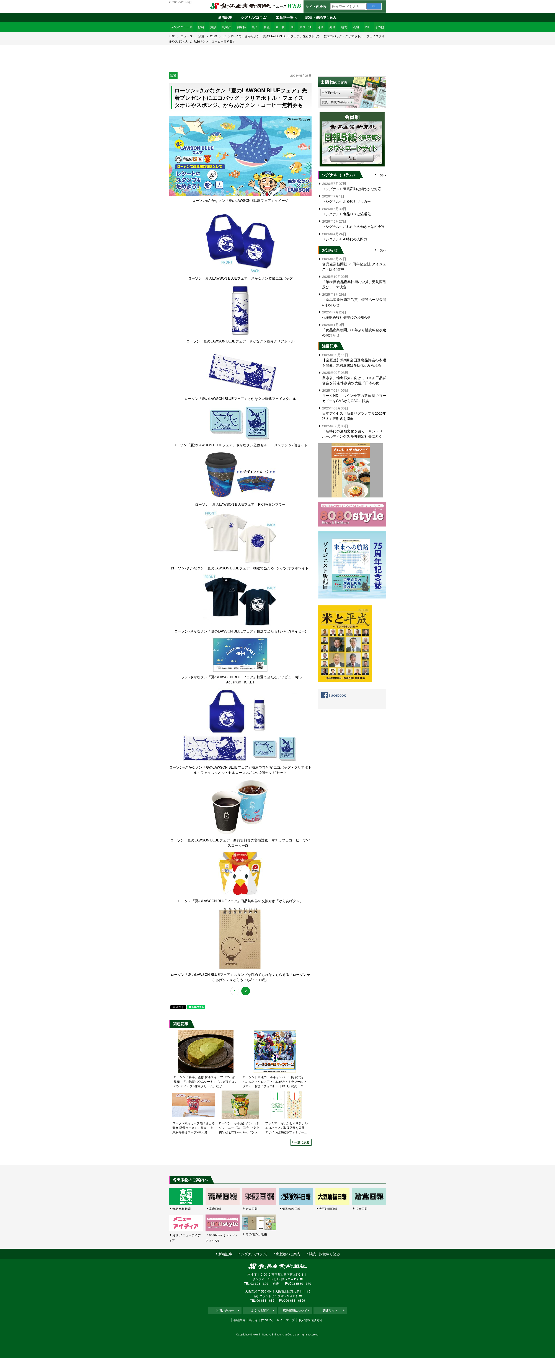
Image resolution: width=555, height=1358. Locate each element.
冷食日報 (362, 1208)
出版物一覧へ (286, 17)
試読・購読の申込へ (335, 102)
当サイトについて (261, 1320)
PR (367, 27)
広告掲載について (295, 1310)
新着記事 (225, 17)
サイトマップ (286, 1320)
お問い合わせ (225, 1310)
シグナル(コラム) (254, 17)
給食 (344, 27)
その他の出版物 (256, 1234)
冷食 (320, 27)
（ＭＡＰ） (292, 1279)
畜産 (267, 27)
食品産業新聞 (181, 1208)
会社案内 (239, 1320)
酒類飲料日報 (291, 1208)
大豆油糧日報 (328, 1208)
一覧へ (381, 175)
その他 (379, 27)
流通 (356, 27)
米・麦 (280, 27)
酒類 (213, 27)
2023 (213, 36)
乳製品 (226, 27)
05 (224, 36)
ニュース (187, 36)
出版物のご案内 (288, 1253)
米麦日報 (252, 1208)
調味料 (241, 27)
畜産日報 (215, 1208)
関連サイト (330, 1310)
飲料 (201, 27)
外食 (332, 27)
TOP (172, 36)
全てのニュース (181, 27)
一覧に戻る (302, 1142)
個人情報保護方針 (310, 1320)
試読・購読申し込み (321, 17)
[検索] (373, 6)
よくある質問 (260, 1310)
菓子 (255, 27)
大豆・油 (305, 27)
